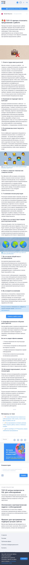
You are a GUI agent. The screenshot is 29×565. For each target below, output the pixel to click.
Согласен (24, 558)
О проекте (4, 535)
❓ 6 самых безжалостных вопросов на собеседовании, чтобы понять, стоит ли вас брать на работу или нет (14, 418)
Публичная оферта (6, 541)
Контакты (4, 548)
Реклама (3, 538)
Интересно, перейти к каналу (14, 316)
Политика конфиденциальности (9, 544)
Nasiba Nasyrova (8, 13)
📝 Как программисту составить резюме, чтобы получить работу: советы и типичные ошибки (14, 424)
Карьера (5, 439)
